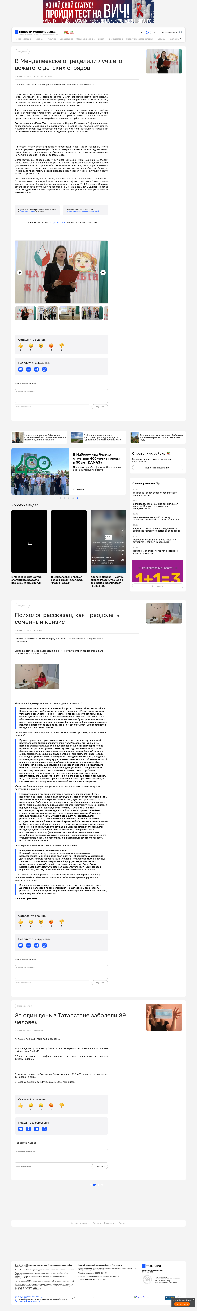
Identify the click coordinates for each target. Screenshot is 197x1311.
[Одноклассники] (28, 369)
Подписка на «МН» (178, 39)
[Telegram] (36, 369)
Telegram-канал (57, 222)
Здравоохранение (85, 39)
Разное (122, 1223)
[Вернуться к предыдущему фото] (19, 272)
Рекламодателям (23, 39)
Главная (40, 39)
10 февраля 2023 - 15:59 (23, 76)
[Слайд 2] (64, 498)
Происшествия (115, 39)
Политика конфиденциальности (27, 1301)
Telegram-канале (27, 211)
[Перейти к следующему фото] (103, 272)
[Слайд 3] (69, 498)
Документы (109, 1223)
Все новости (157, 586)
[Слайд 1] (60, 498)
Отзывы (161, 39)
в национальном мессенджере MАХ (83, 211)
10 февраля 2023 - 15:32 (23, 630)
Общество (22, 51)
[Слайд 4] (73, 498)
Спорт (101, 39)
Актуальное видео (80, 1223)
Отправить (100, 407)
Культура (51, 39)
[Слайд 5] (77, 498)
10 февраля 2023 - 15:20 (23, 1030)
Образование (66, 39)
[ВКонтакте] (20, 369)
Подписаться (182, 1304)
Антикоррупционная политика (27, 1296)
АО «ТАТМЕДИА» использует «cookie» (30, 1298)
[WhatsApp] (44, 369)
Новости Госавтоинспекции (140, 39)
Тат (154, 32)
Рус (143, 32)
